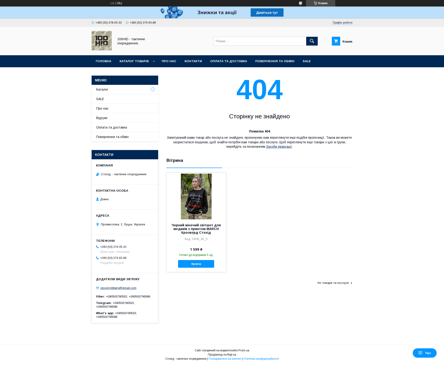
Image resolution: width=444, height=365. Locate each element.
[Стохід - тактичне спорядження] (102, 49)
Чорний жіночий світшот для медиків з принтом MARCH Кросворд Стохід (196, 228)
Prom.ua (243, 350)
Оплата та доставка (228, 61)
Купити (196, 264)
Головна (103, 61)
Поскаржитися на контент (225, 358)
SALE (307, 61)
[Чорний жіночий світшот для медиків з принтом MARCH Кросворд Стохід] (196, 196)
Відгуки (101, 118)
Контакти (193, 61)
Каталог (102, 89)
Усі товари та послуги (333, 283)
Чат (428, 353)
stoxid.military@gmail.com (118, 288)
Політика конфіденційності (261, 358)
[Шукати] (312, 41)
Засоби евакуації (279, 146)
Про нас (169, 61)
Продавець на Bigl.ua (222, 354)
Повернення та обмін (274, 61)
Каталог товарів (134, 61)
